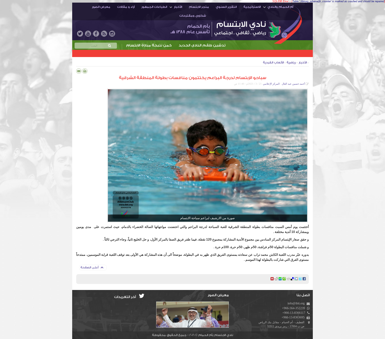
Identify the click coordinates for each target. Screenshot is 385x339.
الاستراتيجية (252, 7)
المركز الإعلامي (271, 83)
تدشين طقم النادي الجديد (225, 45)
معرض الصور (101, 7)
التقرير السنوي (226, 7)
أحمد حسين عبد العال (293, 83)
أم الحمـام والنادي (280, 7)
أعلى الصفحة (89, 267)
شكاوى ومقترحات (192, 15)
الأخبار (178, 7)
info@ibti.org (296, 303)
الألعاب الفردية (273, 62)
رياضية (291, 62)
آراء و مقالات (126, 7)
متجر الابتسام (199, 7)
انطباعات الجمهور (154, 7)
